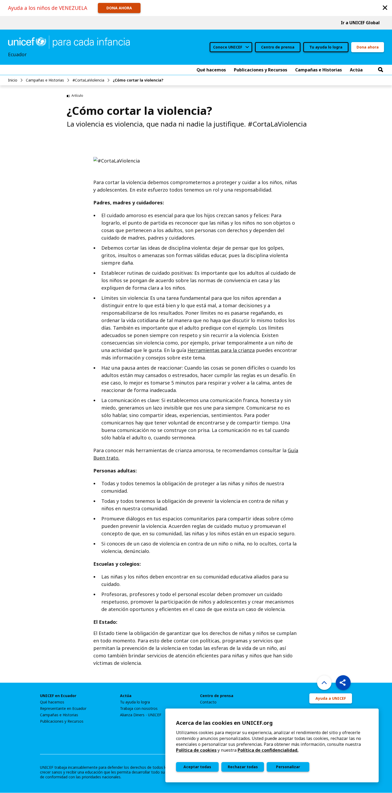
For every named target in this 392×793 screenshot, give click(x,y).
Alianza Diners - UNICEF (140, 715)
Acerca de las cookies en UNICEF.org (224, 722)
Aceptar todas (197, 766)
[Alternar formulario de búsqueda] (381, 70)
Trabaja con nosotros (139, 708)
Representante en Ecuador (63, 708)
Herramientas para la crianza (221, 350)
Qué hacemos (52, 702)
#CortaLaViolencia (88, 80)
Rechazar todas (243, 766)
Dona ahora (368, 47)
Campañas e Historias (45, 80)
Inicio (12, 80)
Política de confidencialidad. (268, 750)
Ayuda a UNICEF (330, 698)
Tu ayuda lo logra (325, 47)
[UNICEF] (69, 41)
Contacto (208, 702)
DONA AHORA (119, 7)
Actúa (125, 695)
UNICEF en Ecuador (58, 695)
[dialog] (272, 745)
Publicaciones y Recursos (61, 721)
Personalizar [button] (288, 766)
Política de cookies (196, 750)
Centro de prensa (277, 47)
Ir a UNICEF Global (360, 23)
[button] (385, 7)
